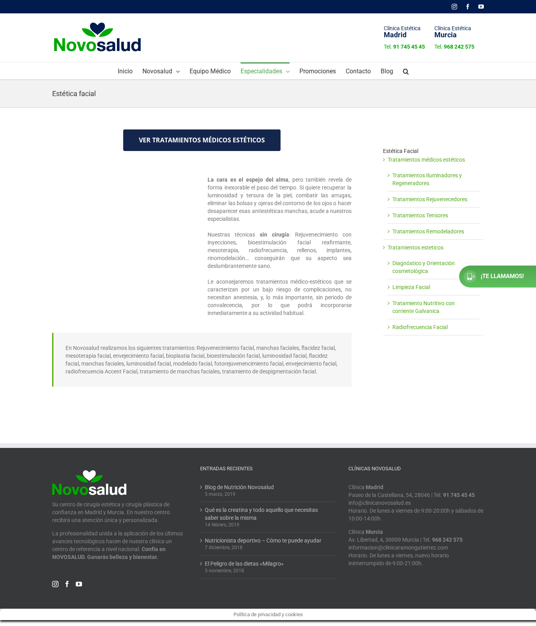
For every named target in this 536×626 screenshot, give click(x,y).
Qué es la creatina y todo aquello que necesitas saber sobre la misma (261, 514)
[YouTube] (79, 584)
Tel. (404, 47)
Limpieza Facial (411, 287)
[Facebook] (67, 584)
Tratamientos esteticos (415, 247)
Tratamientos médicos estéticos (426, 159)
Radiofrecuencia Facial (420, 327)
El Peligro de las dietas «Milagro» (244, 563)
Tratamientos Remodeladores (428, 231)
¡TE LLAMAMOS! (502, 276)
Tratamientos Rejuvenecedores (429, 199)
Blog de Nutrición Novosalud (239, 487)
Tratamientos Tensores (420, 215)
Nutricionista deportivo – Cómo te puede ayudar (263, 540)
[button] (406, 70)
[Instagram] (55, 584)
